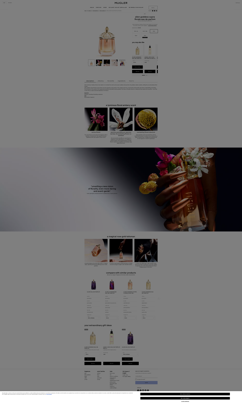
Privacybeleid (49, 394)
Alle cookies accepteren (185, 393)
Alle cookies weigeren (185, 398)
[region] (121, 397)
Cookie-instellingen (185, 401)
